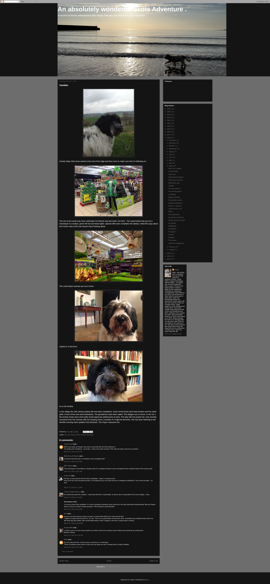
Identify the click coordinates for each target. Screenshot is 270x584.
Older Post (154, 561)
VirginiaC (67, 476)
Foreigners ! (172, 232)
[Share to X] (88, 432)
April (170, 163)
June (171, 157)
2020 (169, 126)
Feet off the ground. (175, 191)
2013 (169, 259)
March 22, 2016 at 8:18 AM (73, 452)
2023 (169, 117)
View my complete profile (173, 334)
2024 (169, 114)
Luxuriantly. (172, 194)
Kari (65, 513)
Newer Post (63, 561)
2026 (169, 109)
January (172, 249)
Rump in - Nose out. (175, 206)
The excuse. (172, 240)
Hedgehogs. (172, 226)
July (170, 154)
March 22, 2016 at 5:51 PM (73, 509)
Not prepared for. (174, 214)
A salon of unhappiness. (176, 243)
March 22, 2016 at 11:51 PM (73, 535)
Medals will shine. (174, 197)
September (173, 149)
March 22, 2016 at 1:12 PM (73, 487)
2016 (169, 137)
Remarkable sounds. (175, 200)
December (172, 140)
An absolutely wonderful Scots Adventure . (122, 9)
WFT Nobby (68, 466)
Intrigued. (171, 237)
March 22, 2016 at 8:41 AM (73, 471)
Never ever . (172, 174)
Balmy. (170, 211)
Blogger (146, 580)
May (170, 160)
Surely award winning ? (176, 177)
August (171, 151)
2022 (169, 120)
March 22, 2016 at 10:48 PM (73, 523)
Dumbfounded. (173, 171)
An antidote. (172, 223)
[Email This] (84, 432)
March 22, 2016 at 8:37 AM (73, 461)
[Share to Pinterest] (92, 432)
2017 (169, 134)
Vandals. (171, 186)
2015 (169, 253)
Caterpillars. (172, 229)
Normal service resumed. (176, 220)
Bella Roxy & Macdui (71, 456)
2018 (169, 132)
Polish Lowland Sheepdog (84, 435)
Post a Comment (67, 551)
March (171, 166)
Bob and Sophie (70, 435)
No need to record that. (176, 217)
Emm (66, 539)
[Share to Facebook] (90, 432)
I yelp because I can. (175, 209)
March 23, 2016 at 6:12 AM (73, 547)
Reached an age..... (175, 183)
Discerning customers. (175, 180)
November (172, 143)
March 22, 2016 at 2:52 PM (73, 497)
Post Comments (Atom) (113, 566)
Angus (176, 269)
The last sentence (174, 188)
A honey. (171, 234)
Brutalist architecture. (175, 203)
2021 (169, 123)
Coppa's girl (68, 444)
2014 (169, 256)
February (172, 247)
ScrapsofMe (68, 527)
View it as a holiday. (175, 168)
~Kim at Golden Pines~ (72, 492)
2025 (169, 112)
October (172, 146)
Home (109, 561)
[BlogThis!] (86, 432)
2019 (169, 129)
